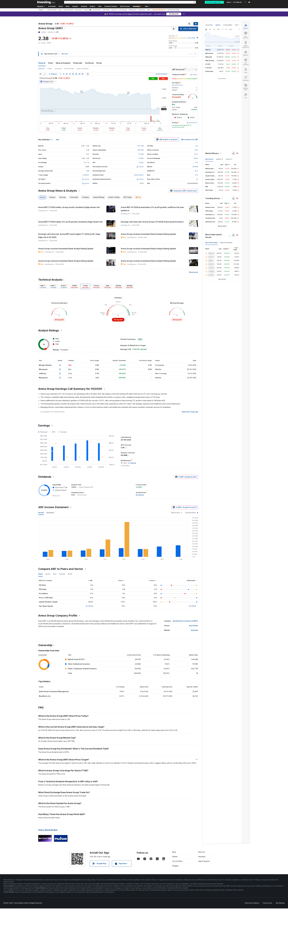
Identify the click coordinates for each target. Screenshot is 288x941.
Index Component (83, 68)
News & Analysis (63, 63)
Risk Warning (280, 903)
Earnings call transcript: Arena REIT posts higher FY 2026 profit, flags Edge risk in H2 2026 (69, 235)
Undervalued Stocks (173, 10)
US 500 (207, 64)
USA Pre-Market (68, 10)
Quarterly (50, 513)
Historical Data (69, 68)
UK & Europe (123, 10)
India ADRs (106, 10)
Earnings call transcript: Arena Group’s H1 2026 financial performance (152, 222)
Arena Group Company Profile (57, 615)
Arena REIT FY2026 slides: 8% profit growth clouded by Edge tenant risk (70, 222)
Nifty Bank (208, 57)
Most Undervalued (211, 242)
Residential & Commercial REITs (185, 621)
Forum (99, 63)
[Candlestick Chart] (40, 74)
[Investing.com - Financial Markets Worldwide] (46, 2)
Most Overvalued (226, 242)
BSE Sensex (209, 53)
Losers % (229, 159)
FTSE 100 (208, 68)
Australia (194, 630)
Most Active (209, 159)
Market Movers (212, 153)
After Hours (78, 10)
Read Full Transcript (190, 412)
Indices (218, 25)
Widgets (175, 866)
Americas (114, 10)
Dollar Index (209, 71)
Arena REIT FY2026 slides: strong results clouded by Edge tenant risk (69, 207)
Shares (41, 10)
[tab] (43, 286)
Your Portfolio (177, 861)
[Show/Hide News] (88, 74)
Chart (50, 63)
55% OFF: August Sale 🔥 (214, 2)
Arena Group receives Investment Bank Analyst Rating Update (148, 234)
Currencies (209, 25)
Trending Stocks (212, 198)
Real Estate (193, 626)
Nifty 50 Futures (210, 60)
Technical (89, 63)
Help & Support (204, 861)
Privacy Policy (267, 903)
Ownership (58, 68)
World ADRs (97, 10)
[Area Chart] (45, 74)
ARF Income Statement (53, 507)
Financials (77, 63)
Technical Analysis (50, 279)
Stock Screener (125, 6)
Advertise (201, 857)
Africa (149, 10)
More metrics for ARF (189, 139)
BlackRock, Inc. (45, 696)
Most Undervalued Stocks (213, 235)
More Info (65, 54)
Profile (49, 68)
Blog (174, 852)
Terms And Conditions (251, 903)
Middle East (132, 10)
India (60, 10)
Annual (41, 513)
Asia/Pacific (141, 10)
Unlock (90, 606)
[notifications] (245, 2)
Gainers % (219, 159)
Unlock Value (191, 38)
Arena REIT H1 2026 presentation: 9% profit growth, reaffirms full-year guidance (152, 209)
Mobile (174, 857)
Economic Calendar (110, 6)
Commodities (227, 25)
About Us (201, 852)
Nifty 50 (207, 50)
